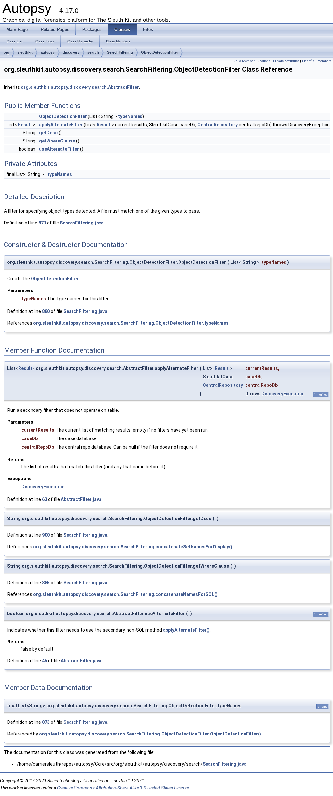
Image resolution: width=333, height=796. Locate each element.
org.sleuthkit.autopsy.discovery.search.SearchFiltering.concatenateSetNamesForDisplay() (132, 546)
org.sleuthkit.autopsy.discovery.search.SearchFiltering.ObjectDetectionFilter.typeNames (131, 323)
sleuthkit (25, 52)
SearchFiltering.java (82, 222)
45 (44, 660)
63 (44, 499)
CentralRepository (217, 124)
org (6, 52)
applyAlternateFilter (61, 124)
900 (46, 535)
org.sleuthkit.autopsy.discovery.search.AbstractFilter (80, 87)
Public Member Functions (251, 61)
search (93, 52)
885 (46, 582)
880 (46, 311)
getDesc (48, 132)
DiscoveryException (283, 393)
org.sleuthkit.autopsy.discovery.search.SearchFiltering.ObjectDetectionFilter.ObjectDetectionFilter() (150, 733)
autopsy (48, 52)
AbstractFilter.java (81, 499)
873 (46, 722)
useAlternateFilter (59, 149)
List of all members (316, 61)
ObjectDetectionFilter (159, 52)
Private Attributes (286, 61)
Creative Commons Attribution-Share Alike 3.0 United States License (123, 787)
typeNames (130, 116)
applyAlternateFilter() (186, 630)
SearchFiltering (120, 52)
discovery (71, 52)
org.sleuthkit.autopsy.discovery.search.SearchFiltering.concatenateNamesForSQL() (125, 594)
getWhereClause (57, 140)
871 (42, 222)
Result (25, 124)
